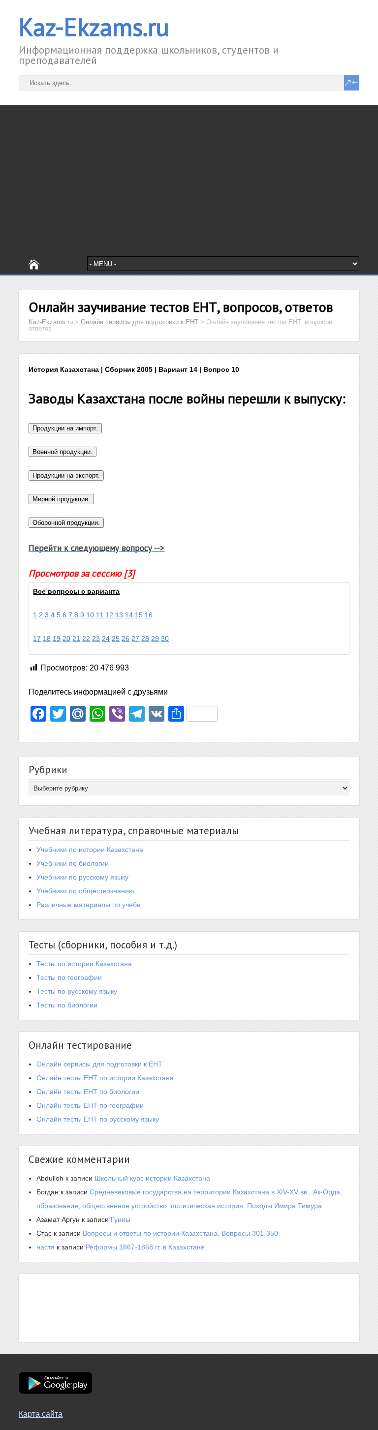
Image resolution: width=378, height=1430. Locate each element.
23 (96, 638)
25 (116, 638)
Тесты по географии (69, 977)
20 (66, 638)
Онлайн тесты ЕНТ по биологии (87, 1091)
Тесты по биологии (66, 1005)
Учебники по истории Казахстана (89, 849)
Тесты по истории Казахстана (84, 964)
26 (125, 638)
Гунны (120, 1219)
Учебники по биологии (72, 863)
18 (47, 638)
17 (37, 638)
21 (76, 638)
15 (139, 615)
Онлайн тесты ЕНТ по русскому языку (97, 1119)
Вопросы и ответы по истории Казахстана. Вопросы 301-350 (180, 1233)
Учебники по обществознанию (85, 891)
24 (106, 638)
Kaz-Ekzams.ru (94, 27)
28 (145, 638)
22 (86, 638)
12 (109, 615)
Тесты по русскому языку (76, 991)
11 (99, 615)
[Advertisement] (189, 179)
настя (45, 1247)
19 (57, 638)
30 (165, 638)
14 (129, 615)
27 (135, 638)
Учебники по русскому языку (82, 877)
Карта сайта (41, 1414)
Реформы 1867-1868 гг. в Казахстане (145, 1247)
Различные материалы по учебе (88, 905)
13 (119, 615)
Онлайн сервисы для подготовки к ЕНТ (99, 1064)
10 (90, 615)
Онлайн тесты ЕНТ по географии (90, 1105)
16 (149, 615)
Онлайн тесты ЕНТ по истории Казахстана (105, 1078)
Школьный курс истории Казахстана (152, 1178)
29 (155, 638)
